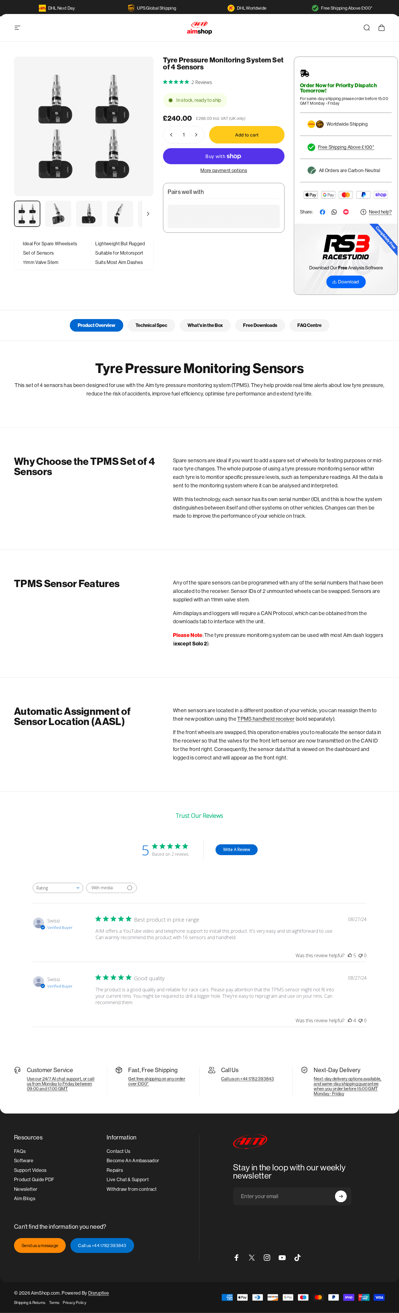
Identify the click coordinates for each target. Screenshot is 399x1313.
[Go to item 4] (120, 214)
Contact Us (118, 1151)
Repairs (115, 1170)
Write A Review (236, 849)
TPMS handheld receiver (265, 719)
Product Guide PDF (34, 1179)
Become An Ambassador (133, 1160)
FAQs (20, 1151)
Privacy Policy (74, 1302)
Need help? (380, 212)
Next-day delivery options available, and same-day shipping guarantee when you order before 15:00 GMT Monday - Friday (347, 1086)
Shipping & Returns (30, 1302)
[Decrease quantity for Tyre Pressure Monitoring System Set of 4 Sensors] (170, 134)
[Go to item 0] (27, 214)
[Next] (138, 136)
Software (24, 1160)
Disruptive (98, 1293)
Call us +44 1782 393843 (102, 1245)
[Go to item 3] (89, 214)
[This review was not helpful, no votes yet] (360, 955)
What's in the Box (205, 325)
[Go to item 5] (151, 214)
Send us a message (40, 1245)
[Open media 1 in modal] (84, 126)
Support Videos (30, 1170)
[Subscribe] (341, 1196)
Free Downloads (260, 325)
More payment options (223, 170)
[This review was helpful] (350, 955)
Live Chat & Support (128, 1179)
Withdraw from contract (132, 1189)
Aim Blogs (24, 1198)
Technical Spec (151, 325)
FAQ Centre (309, 325)
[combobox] (58, 888)
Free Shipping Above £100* (346, 8)
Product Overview (96, 325)
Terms (54, 1302)
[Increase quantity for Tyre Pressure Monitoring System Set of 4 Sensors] (197, 134)
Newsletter (25, 1189)
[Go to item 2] (58, 214)
